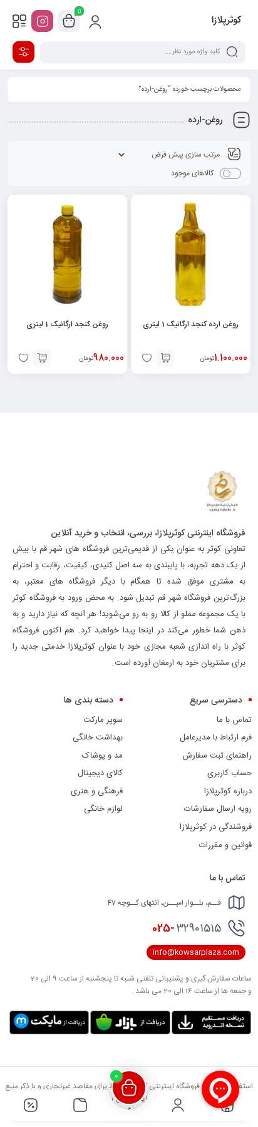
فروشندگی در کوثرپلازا (216, 827)
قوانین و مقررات (225, 845)
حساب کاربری (229, 773)
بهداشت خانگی (98, 737)
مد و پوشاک (102, 756)
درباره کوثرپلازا (228, 791)
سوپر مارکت (103, 720)
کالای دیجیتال (100, 773)
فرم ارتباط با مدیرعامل (216, 737)
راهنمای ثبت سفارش (217, 756)
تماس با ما (234, 720)
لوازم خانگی (103, 809)
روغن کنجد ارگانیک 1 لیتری (67, 324)
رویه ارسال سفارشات (218, 809)
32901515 (186, 928)
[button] (165, 358)
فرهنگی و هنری (97, 791)
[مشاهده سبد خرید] (68, 21)
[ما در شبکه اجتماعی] (42, 21)
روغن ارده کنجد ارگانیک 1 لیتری (191, 324)
